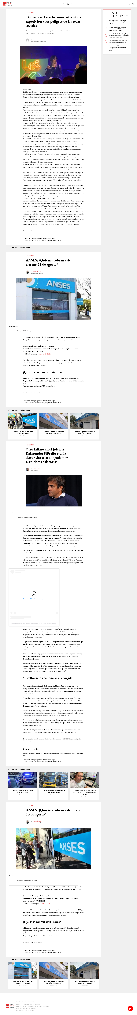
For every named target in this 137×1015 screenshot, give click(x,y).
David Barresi (49, 739)
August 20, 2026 (45, 354)
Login (53, 238)
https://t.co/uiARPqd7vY (62, 349)
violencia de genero (28, 741)
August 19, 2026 (45, 903)
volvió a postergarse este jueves (59, 526)
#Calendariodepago (30, 346)
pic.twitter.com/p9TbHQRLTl (34, 901)
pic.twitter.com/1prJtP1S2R (33, 351)
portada (39, 393)
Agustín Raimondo (39, 739)
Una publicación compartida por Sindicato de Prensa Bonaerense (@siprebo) (34, 623)
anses (35, 393)
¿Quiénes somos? (73, 4)
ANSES (62, 337)
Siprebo (78, 739)
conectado (41, 240)
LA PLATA (67, 739)
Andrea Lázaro (36, 468)
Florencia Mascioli (58, 739)
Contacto (61, 4)
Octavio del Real (37, 271)
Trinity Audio (26, 331)
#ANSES (74, 349)
